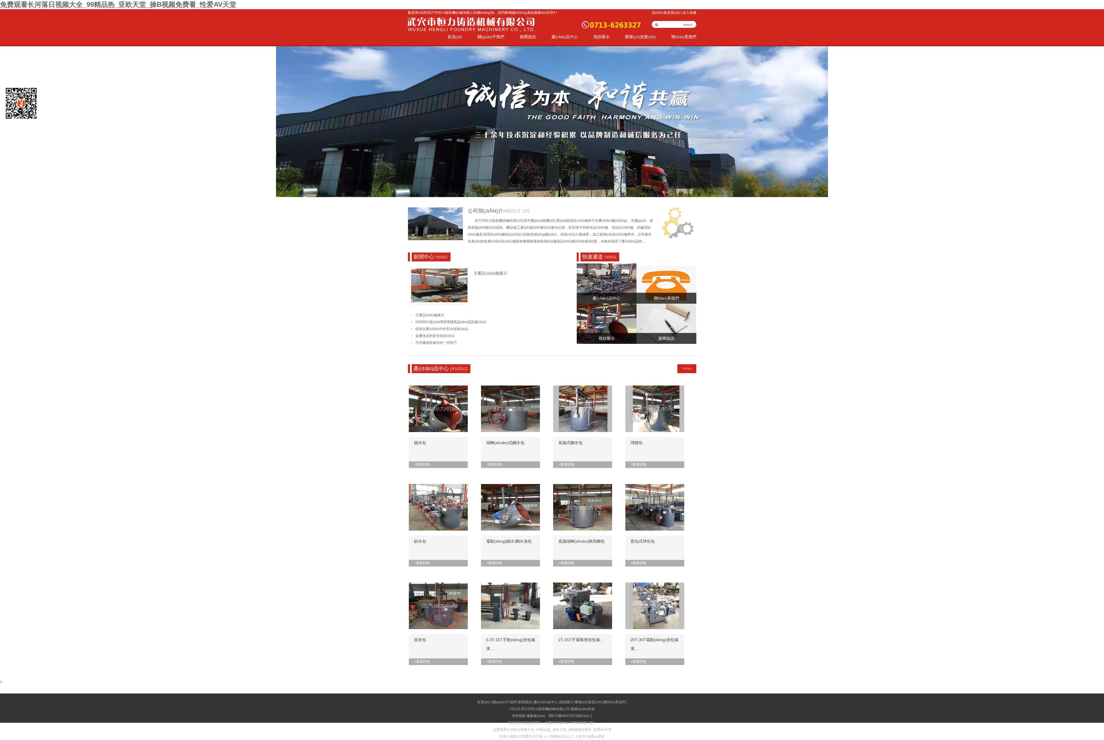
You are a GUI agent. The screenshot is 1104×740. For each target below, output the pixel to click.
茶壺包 (420, 639)
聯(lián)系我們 (683, 37)
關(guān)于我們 (491, 37)
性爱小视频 (508, 737)
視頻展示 (601, 37)
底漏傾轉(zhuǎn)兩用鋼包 (581, 541)
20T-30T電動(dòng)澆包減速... (654, 644)
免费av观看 (596, 737)
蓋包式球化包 (642, 541)
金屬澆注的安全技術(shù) (435, 336)
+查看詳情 (422, 464)
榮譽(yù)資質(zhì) (640, 37)
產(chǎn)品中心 (564, 37)
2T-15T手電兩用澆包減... (580, 639)
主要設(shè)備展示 (490, 273)
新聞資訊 (528, 37)
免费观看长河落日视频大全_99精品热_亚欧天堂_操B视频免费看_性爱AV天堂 (118, 4)
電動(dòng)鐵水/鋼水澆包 (509, 541)
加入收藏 (689, 13)
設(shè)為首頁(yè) (666, 13)
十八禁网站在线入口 (558, 737)
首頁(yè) (454, 37)
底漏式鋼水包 (570, 442)
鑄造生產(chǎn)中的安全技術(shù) (441, 329)
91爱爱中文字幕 (530, 737)
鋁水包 (420, 541)
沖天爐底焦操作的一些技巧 (436, 343)
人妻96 (580, 737)
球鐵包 (636, 442)
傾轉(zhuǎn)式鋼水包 (505, 442)
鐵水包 (420, 442)
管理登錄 (519, 716)
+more (687, 369)
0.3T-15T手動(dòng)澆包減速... (510, 644)
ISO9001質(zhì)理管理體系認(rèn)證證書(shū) (450, 322)
